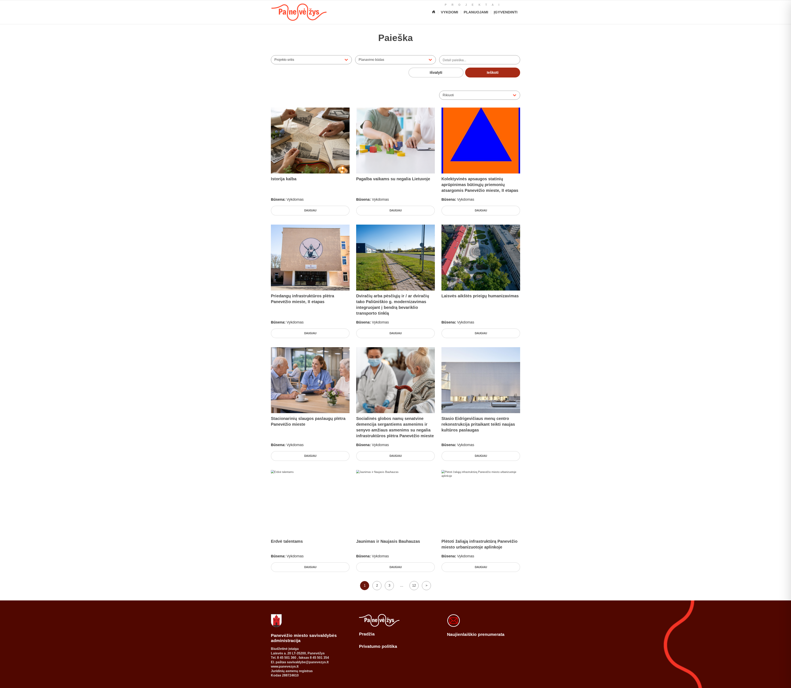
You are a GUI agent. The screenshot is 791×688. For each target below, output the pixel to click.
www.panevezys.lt (284, 666)
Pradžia (367, 634)
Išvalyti (436, 72)
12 (414, 585)
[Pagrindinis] (433, 12)
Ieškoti (492, 72)
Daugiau (310, 210)
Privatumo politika (378, 646)
